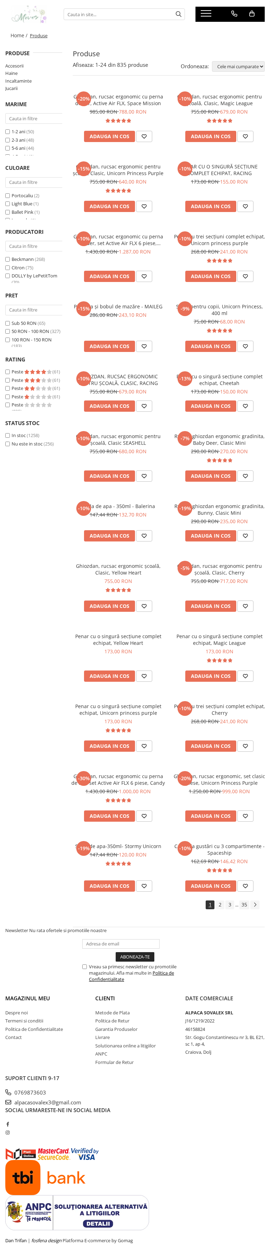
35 (244, 904)
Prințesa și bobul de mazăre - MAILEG (118, 306)
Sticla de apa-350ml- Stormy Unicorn (118, 846)
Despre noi (16, 1012)
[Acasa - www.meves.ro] (29, 14)
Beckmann (23, 259)
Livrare (102, 1037)
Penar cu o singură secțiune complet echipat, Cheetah (219, 379)
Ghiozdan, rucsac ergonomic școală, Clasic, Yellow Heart (118, 569)
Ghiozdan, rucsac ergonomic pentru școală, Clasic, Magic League (219, 100)
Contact (13, 1037)
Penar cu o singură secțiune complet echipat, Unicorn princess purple (118, 709)
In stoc (19, 435)
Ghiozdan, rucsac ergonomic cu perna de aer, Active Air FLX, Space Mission (118, 100)
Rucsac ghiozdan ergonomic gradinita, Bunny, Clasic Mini (219, 509)
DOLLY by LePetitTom (34, 275)
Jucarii (11, 88)
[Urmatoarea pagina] (254, 904)
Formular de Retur (114, 1062)
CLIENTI (105, 998)
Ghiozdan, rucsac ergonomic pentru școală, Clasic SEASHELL (118, 439)
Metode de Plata (112, 1012)
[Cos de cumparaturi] (251, 14)
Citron (18, 267)
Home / (20, 35)
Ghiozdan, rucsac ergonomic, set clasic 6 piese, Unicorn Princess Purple (219, 779)
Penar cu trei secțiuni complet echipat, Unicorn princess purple (219, 239)
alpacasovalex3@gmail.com (47, 1102)
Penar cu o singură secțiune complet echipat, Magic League (219, 639)
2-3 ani (18, 140)
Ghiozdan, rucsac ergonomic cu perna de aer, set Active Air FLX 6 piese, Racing (118, 239)
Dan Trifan (16, 1240)
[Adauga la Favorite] (144, 136)
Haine (11, 73)
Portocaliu (22, 195)
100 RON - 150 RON (32, 339)
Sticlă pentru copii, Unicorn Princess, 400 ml (219, 309)
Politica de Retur (112, 1021)
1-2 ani (18, 131)
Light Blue (22, 203)
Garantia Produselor (116, 1029)
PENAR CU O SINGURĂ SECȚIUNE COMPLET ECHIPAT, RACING (219, 170)
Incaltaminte (18, 81)
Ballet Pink (22, 212)
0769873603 (29, 1092)
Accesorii (14, 66)
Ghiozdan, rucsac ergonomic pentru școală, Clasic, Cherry (219, 569)
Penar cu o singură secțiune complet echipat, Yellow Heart (118, 639)
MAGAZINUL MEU (27, 998)
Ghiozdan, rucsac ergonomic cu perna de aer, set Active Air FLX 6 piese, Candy (118, 779)
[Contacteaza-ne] (234, 14)
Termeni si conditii (24, 1021)
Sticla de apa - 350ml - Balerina (118, 506)
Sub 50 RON (24, 323)
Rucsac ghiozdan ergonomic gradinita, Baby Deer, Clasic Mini (219, 439)
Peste (18, 371)
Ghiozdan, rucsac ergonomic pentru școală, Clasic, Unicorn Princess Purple (118, 170)
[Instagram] (7, 1132)
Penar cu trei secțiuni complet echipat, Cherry (219, 709)
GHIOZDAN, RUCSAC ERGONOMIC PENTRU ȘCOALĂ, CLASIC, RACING (118, 379)
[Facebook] (7, 1124)
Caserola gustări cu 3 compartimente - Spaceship (219, 849)
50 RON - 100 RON (30, 331)
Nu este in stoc (27, 444)
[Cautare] (178, 14)
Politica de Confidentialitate (34, 1029)
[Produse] (207, 15)
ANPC (101, 1054)
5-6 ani (18, 148)
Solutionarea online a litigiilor (125, 1045)
